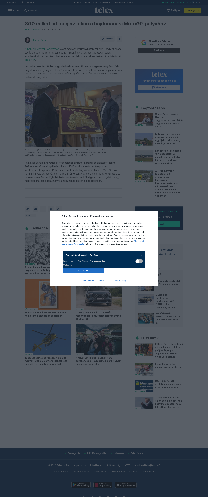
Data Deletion (88, 281)
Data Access (104, 281)
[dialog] (104, 248)
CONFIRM (83, 271)
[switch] (139, 261)
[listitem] (103, 255)
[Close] (153, 216)
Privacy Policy (120, 281)
